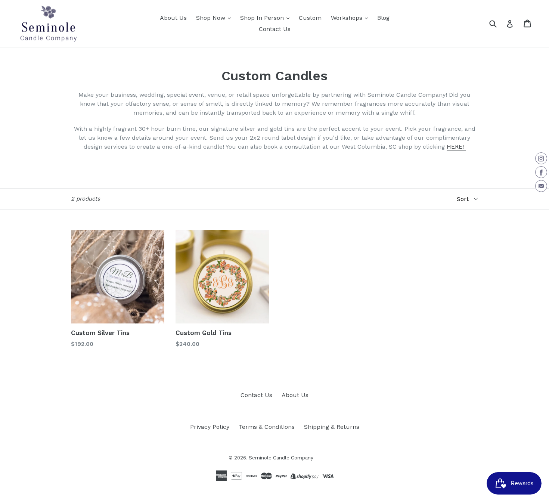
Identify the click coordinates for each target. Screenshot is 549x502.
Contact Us (275, 28)
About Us (173, 17)
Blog (383, 17)
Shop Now (211, 17)
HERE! (456, 146)
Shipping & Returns (331, 426)
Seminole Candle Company (281, 458)
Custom (310, 17)
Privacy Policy (209, 426)
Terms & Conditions (267, 426)
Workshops (347, 17)
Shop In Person (263, 17)
